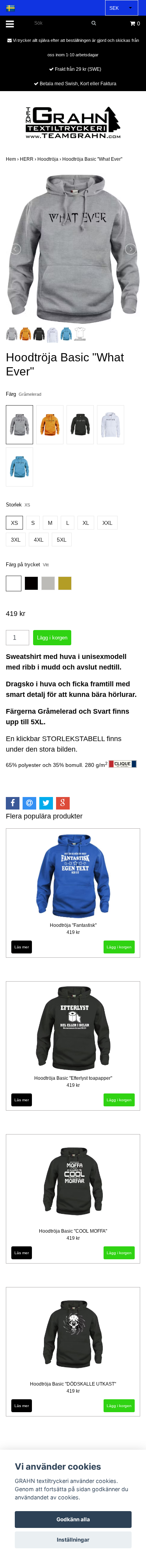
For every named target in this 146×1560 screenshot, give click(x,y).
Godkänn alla (73, 1519)
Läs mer (21, 947)
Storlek (18, 505)
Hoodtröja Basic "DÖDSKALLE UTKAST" (73, 1384)
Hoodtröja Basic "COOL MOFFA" (73, 1231)
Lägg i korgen (119, 947)
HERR (28, 159)
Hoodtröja (49, 159)
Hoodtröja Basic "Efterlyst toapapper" (73, 1078)
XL (86, 523)
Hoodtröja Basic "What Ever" (92, 159)
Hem (13, 159)
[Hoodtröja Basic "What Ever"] (73, 249)
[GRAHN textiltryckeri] (73, 122)
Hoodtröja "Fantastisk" (73, 925)
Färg (23, 394)
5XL (62, 540)
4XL (39, 540)
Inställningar (73, 1540)
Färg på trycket (27, 564)
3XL (16, 540)
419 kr (73, 932)
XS (14, 523)
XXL (107, 523)
